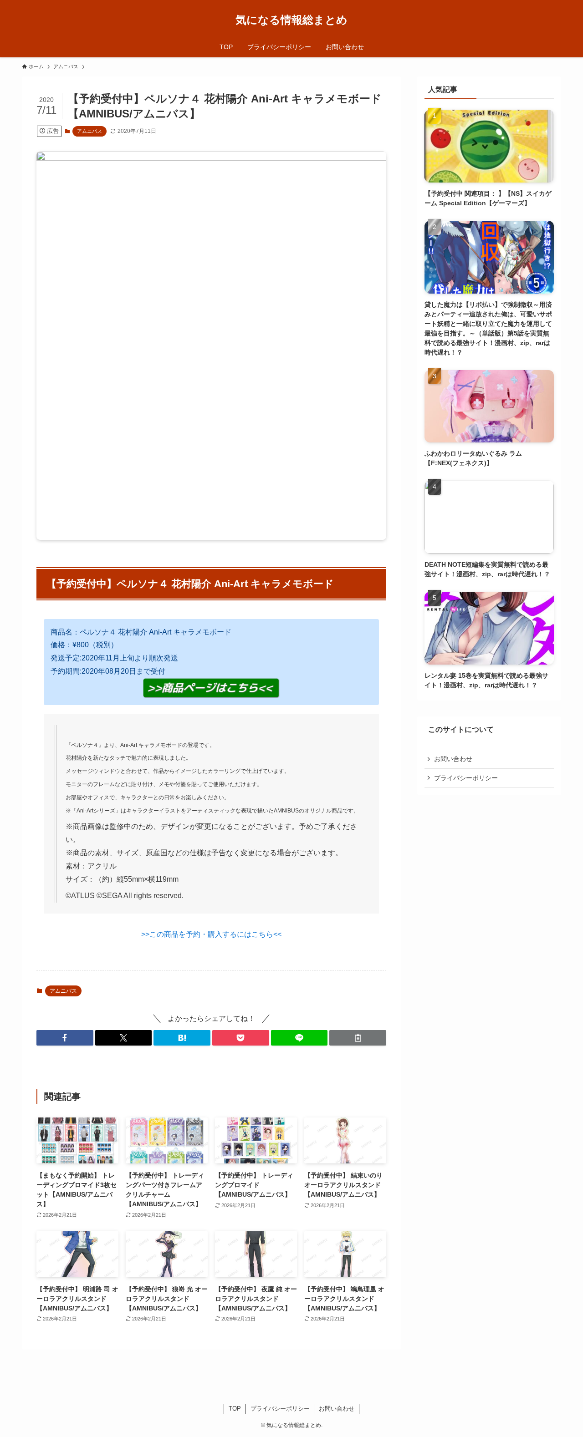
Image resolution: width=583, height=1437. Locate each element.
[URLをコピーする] (357, 1038)
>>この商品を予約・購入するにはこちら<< (211, 934)
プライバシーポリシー (466, 778)
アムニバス (89, 131)
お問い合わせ (453, 758)
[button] (64, 1038)
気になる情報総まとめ (291, 20)
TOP (235, 1408)
